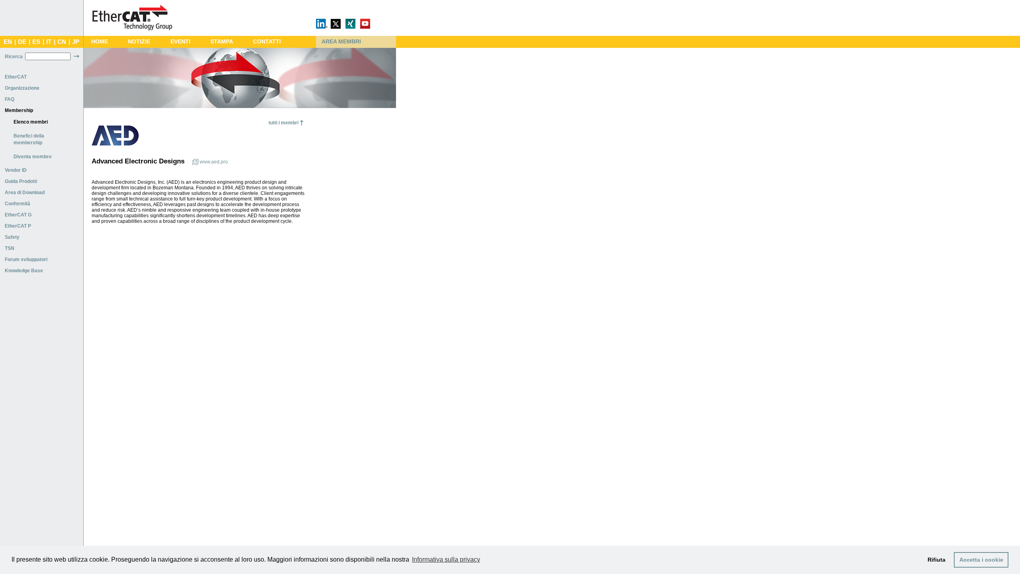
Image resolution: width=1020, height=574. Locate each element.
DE (22, 42)
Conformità (17, 203)
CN (61, 42)
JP (75, 42)
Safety (12, 237)
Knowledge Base (24, 270)
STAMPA (221, 42)
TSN (9, 248)
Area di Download (25, 192)
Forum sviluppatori (26, 259)
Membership (19, 110)
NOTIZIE (139, 42)
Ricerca (14, 56)
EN (8, 42)
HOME (99, 42)
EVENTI (180, 42)
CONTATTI (267, 42)
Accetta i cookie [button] (981, 559)
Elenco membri (31, 122)
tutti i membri (283, 123)
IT (48, 42)
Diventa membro (32, 156)
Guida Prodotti (21, 181)
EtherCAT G (18, 215)
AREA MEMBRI (341, 42)
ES (36, 42)
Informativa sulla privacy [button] (446, 559)
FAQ (9, 99)
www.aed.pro (214, 162)
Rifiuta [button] (936, 559)
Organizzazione (22, 88)
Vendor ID (16, 170)
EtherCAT (16, 77)
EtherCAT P (18, 226)
